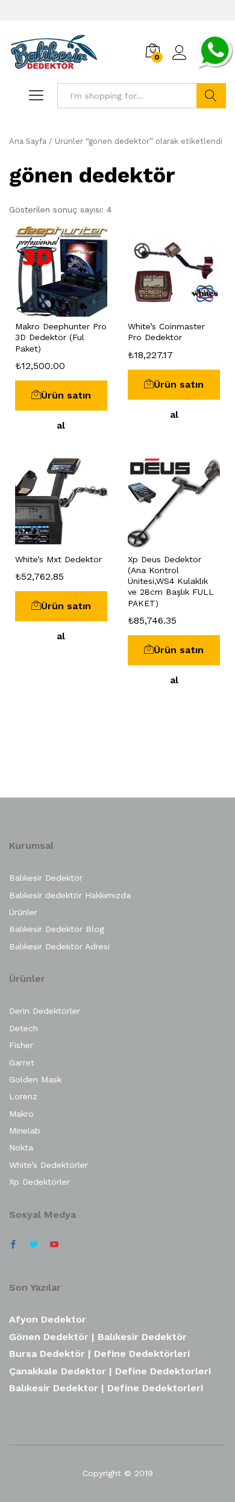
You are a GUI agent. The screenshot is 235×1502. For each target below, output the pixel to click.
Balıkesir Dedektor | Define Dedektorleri (106, 1388)
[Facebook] (13, 1245)
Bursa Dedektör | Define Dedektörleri (99, 1353)
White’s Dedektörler (48, 1165)
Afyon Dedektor (47, 1319)
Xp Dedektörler (39, 1182)
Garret (21, 1062)
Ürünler (23, 912)
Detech (23, 1028)
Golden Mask (35, 1079)
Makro (21, 1114)
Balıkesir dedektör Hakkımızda (70, 895)
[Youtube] (54, 1245)
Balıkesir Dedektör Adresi (59, 946)
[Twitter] (34, 1245)
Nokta (21, 1147)
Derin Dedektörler (44, 1011)
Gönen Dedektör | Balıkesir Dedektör (98, 1336)
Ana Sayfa (27, 141)
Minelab (24, 1130)
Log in (179, 60)
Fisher (21, 1045)
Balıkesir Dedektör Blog (56, 929)
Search (211, 95)
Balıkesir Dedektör (46, 878)
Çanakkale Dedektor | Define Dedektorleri (110, 1371)
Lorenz (23, 1096)
